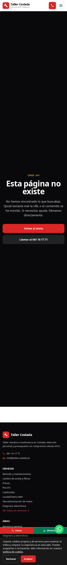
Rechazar (11, 558)
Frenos (6, 483)
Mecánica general (12, 526)
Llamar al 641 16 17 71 (34, 239)
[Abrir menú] (60, 5)
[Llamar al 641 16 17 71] (52, 5)
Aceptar (28, 558)
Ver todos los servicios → (16, 510)
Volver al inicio (33, 228)
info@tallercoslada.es (18, 458)
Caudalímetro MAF (13, 496)
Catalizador (9, 492)
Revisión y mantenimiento (17, 474)
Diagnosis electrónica (14, 505)
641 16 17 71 (13, 453)
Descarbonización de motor (18, 501)
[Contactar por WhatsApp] (59, 529)
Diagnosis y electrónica (15, 535)
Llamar (18, 530)
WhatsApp (52, 530)
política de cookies (13, 551)
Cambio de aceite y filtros (16, 478)
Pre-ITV (6, 487)
